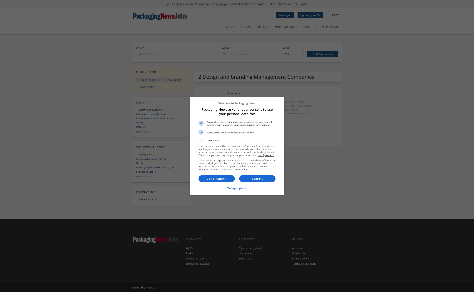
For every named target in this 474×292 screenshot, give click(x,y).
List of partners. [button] (266, 155)
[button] (237, 140)
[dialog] (237, 146)
